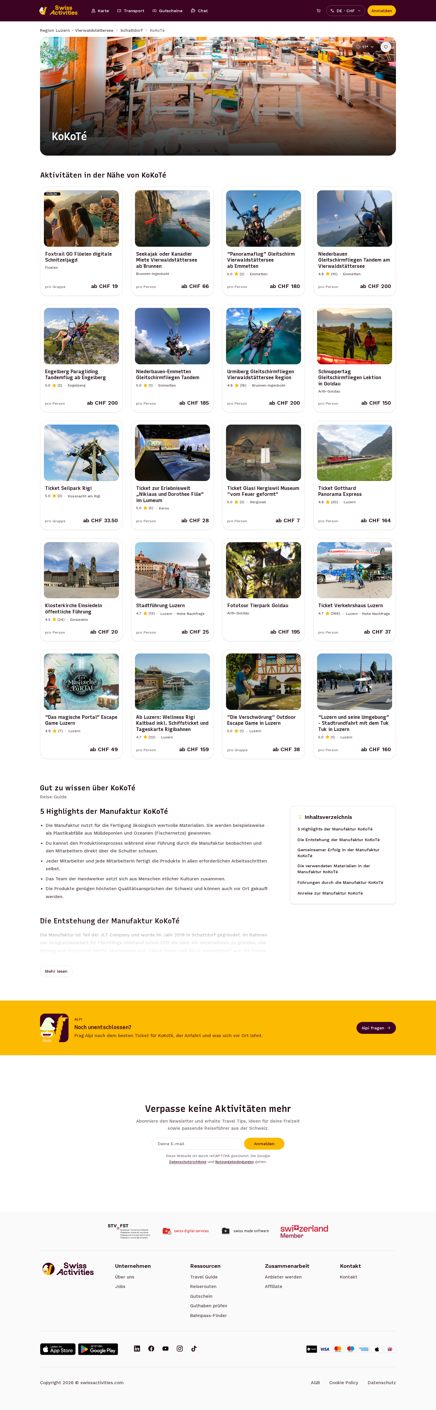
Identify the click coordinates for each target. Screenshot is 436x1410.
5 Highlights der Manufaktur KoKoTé (335, 829)
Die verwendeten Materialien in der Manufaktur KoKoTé (333, 868)
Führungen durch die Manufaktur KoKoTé (340, 882)
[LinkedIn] (137, 1349)
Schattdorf (131, 30)
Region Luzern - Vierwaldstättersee (76, 30)
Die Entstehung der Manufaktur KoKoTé (338, 839)
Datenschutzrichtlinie (187, 1162)
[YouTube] (165, 1349)
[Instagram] (179, 1349)
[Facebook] (151, 1349)
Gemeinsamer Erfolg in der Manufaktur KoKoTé (338, 852)
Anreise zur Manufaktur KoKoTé (330, 893)
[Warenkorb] (318, 10)
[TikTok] (194, 1349)
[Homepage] (61, 11)
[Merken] (386, 47)
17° (365, 47)
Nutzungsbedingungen (234, 1162)
